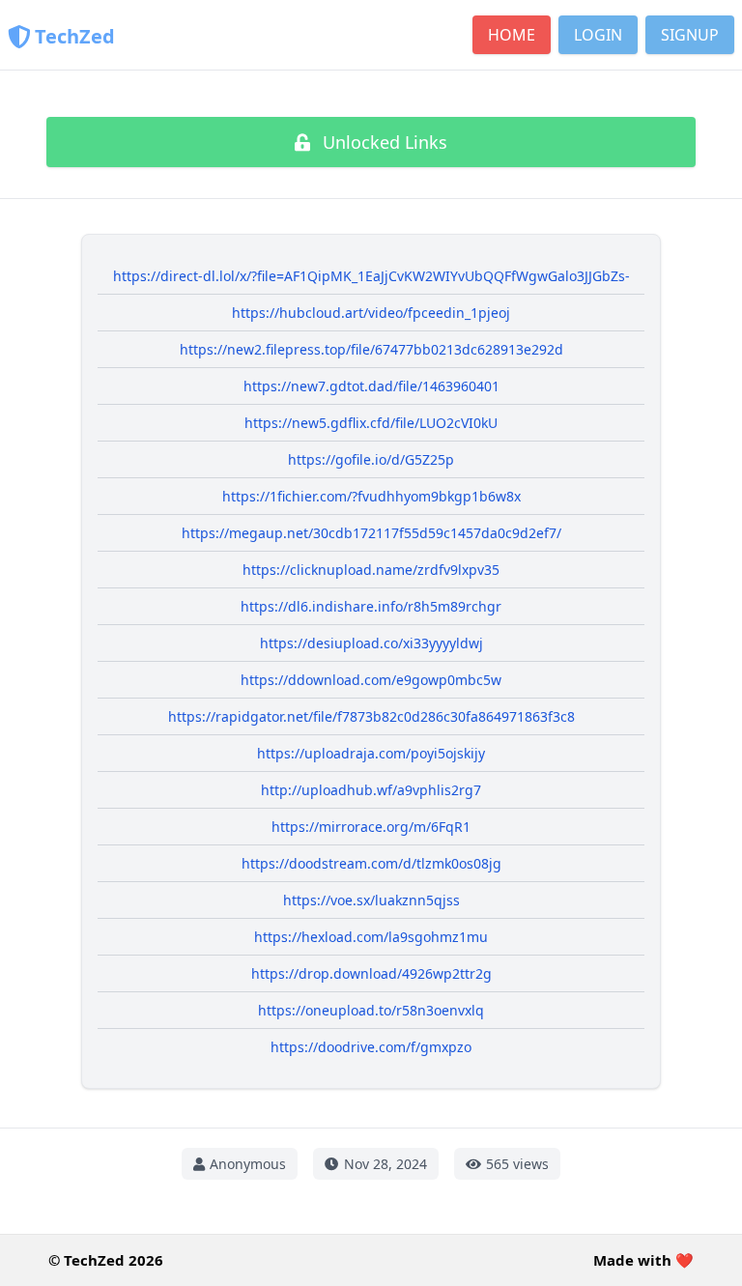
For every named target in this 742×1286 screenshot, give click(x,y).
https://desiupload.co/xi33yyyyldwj (371, 643)
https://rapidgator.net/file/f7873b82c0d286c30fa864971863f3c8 (371, 716)
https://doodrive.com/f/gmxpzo (371, 1047)
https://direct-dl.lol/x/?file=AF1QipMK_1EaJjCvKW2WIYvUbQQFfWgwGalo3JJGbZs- (371, 276)
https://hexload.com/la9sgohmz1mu (371, 937)
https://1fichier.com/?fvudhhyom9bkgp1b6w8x (371, 496)
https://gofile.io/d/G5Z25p (371, 459)
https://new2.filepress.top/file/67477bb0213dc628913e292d (371, 349)
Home (511, 34)
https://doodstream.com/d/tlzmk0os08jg (371, 863)
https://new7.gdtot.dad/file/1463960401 (371, 386)
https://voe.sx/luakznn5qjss (371, 900)
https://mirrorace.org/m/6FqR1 (371, 826)
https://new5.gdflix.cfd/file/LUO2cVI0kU (371, 423)
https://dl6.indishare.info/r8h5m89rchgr (371, 606)
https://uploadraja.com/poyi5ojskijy (371, 753)
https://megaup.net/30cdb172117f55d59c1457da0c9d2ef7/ (371, 533)
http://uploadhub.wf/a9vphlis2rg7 (371, 790)
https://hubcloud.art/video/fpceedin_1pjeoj (371, 312)
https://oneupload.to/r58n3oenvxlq (371, 1010)
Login (598, 34)
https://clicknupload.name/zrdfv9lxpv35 (371, 569)
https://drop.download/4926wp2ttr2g (371, 973)
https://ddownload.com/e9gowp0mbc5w (371, 680)
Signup (690, 34)
